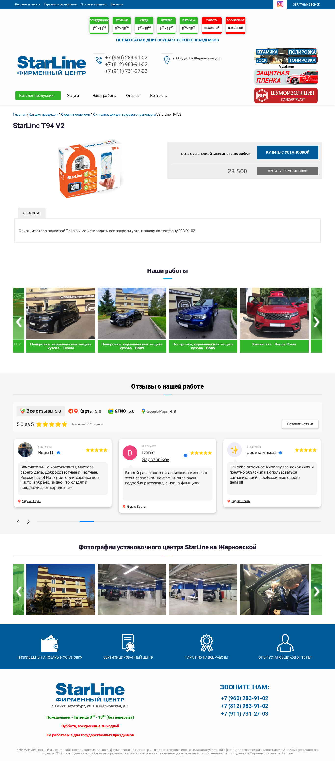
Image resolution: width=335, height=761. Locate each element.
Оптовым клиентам (94, 4)
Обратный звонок (306, 4)
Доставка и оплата (27, 4)
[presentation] (18, 320)
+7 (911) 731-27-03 (126, 71)
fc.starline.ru (286, 66)
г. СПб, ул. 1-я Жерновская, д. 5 (196, 58)
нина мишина (261, 453)
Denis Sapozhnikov (155, 455)
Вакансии (117, 4)
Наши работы (104, 95)
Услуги (73, 95)
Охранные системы (76, 114)
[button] (18, 522)
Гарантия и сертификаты (60, 4)
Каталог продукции (36, 95)
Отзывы (133, 95)
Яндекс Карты (31, 501)
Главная (19, 114)
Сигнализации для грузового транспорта (124, 114)
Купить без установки (287, 171)
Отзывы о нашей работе (167, 386)
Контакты (159, 95)
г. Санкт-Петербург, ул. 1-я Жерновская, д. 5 (90, 706)
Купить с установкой (287, 152)
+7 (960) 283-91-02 (126, 58)
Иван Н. (46, 453)
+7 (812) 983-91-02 (126, 64)
